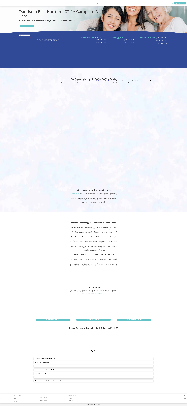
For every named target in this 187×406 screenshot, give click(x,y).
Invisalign (155, 80)
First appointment (75, 193)
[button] (172, 3)
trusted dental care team (35, 80)
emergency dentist (78, 82)
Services (15, 398)
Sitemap (185, 398)
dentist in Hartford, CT (95, 80)
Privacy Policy (184, 395)
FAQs (19, 398)
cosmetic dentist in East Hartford (99, 265)
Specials (20, 395)
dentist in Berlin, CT (105, 80)
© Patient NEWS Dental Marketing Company (93, 404)
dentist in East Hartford (83, 80)
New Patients (16, 401)
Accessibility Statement (182, 399)
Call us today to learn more (100, 293)
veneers (158, 80)
